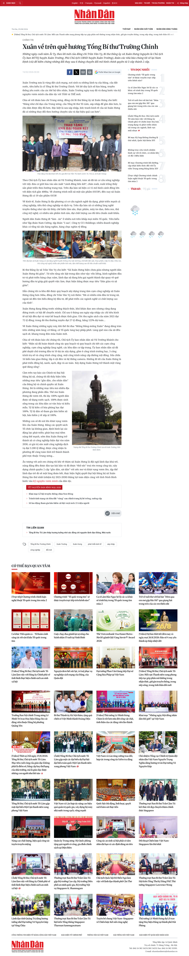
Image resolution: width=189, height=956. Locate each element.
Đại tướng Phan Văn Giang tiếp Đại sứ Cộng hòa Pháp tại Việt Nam (114, 673)
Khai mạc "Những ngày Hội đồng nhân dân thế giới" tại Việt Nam (158, 717)
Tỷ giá (146, 188)
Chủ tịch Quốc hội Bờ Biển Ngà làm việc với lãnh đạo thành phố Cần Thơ (114, 879)
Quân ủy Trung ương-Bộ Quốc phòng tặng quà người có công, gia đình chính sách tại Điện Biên (73, 844)
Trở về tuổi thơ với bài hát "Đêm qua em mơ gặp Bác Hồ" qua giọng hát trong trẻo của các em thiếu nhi (143, 104)
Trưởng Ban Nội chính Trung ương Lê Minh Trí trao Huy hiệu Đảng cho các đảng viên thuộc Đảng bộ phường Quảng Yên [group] (66, 34)
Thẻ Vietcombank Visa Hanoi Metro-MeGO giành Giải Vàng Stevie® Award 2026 (115, 637)
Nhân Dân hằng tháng (166, 29)
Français (88, 3)
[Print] (90, 72)
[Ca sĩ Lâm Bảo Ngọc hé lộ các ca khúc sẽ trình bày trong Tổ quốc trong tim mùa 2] (115, 583)
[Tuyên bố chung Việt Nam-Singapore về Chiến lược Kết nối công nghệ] (115, 905)
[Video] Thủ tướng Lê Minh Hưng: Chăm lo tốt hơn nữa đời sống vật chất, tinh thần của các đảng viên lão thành (115, 719)
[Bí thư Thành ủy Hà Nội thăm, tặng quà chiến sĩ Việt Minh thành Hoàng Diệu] (73, 701)
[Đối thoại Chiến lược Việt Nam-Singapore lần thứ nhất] (158, 827)
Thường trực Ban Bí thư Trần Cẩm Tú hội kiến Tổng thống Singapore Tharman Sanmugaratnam (72, 922)
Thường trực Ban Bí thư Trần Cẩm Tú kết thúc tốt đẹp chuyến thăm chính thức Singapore (157, 807)
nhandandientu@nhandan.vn (164, 951)
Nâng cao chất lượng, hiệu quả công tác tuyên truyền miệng (31, 842)
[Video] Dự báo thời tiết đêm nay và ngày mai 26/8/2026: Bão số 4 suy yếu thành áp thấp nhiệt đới (157, 637)
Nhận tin (170, 3)
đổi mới (49, 550)
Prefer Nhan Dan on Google (109, 72)
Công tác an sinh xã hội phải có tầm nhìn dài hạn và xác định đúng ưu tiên (114, 842)
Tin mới (147, 3)
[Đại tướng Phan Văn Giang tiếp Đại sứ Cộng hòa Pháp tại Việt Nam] (115, 657)
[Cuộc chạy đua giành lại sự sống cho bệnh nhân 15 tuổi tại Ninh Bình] (73, 620)
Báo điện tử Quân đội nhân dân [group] (154, 935)
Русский (97, 3)
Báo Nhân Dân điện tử (94, 17)
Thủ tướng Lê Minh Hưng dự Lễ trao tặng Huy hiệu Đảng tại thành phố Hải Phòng (157, 922)
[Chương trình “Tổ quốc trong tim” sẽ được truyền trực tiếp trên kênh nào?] (73, 583)
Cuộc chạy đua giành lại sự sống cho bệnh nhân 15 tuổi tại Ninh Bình (71, 635)
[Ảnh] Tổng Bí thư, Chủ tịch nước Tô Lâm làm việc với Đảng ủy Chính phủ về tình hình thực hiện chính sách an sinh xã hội (31, 883)
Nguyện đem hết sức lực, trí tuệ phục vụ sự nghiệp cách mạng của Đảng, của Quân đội (73, 675)
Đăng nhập (184, 3)
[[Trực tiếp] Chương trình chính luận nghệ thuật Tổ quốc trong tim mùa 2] (31, 583)
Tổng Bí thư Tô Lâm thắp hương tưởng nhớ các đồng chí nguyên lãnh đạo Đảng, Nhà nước (70, 532)
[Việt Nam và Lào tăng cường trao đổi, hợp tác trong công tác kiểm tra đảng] (115, 742)
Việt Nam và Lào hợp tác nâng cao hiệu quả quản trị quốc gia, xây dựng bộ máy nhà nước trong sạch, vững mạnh (73, 807)
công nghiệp (35, 550)
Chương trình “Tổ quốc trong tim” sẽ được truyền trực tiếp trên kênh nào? (141, 77)
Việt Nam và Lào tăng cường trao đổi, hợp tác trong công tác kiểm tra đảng (114, 757)
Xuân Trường (62, 544)
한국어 (114, 3)
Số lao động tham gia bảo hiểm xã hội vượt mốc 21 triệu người (59, 503)
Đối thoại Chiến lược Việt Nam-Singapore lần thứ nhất (154, 842)
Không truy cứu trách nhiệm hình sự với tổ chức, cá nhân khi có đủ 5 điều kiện (143, 153)
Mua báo (138, 3)
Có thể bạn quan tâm (31, 566)
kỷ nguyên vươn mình (45, 481)
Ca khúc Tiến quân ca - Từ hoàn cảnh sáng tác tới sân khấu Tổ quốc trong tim (30, 637)
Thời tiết (136, 188)
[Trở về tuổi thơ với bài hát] (158, 583)
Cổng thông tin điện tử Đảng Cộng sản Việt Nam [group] (34, 935)
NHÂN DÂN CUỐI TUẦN (143, 29)
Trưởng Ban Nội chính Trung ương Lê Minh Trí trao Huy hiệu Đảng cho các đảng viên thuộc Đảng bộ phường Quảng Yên (30, 720)
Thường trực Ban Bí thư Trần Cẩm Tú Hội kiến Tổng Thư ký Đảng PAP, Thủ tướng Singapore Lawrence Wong (157, 881)
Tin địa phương (158, 3)
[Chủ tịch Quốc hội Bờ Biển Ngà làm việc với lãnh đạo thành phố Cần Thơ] (115, 864)
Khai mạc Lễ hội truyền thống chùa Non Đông (51, 493)
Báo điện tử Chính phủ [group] (71, 935)
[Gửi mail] (83, 72)
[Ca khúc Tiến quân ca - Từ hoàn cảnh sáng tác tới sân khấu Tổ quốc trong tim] (31, 620)
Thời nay (127, 29)
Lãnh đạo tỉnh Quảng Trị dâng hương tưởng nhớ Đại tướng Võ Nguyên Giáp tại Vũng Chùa (30, 922)
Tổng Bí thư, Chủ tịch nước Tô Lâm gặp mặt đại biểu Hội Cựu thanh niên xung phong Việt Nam (31, 807)
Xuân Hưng (77, 544)
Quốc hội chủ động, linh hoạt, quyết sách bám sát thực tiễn (113, 805)
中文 (81, 3)
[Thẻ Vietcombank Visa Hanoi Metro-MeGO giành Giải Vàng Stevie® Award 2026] (115, 620)
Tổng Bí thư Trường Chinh (40, 544)
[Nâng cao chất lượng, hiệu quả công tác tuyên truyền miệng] (31, 827)
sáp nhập (111, 544)
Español (106, 3)
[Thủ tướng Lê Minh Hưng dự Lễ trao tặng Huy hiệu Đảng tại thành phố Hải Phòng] (158, 905)
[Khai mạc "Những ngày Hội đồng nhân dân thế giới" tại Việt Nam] (158, 701)
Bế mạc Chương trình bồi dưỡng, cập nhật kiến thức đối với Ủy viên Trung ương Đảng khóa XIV (143, 165)
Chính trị (28, 40)
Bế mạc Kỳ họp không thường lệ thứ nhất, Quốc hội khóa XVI (143, 139)
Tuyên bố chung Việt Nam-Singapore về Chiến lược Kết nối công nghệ (114, 920)
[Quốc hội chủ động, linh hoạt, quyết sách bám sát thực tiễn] (115, 790)
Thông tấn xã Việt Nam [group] (97, 935)
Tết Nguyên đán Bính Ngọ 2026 (44, 487)
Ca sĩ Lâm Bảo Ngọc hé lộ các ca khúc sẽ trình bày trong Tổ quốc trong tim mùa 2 (143, 90)
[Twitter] (76, 72)
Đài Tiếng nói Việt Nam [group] (123, 935)
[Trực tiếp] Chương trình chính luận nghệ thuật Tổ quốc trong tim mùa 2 (142, 178)
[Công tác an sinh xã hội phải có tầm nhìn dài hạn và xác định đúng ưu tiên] (115, 827)
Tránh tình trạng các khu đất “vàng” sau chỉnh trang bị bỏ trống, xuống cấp (65, 498)
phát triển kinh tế (94, 544)
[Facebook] (70, 72)
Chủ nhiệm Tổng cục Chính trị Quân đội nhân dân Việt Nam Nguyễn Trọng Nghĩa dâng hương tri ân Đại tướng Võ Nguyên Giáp (158, 761)
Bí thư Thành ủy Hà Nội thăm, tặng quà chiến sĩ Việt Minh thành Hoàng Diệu (73, 717)
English (75, 3)
